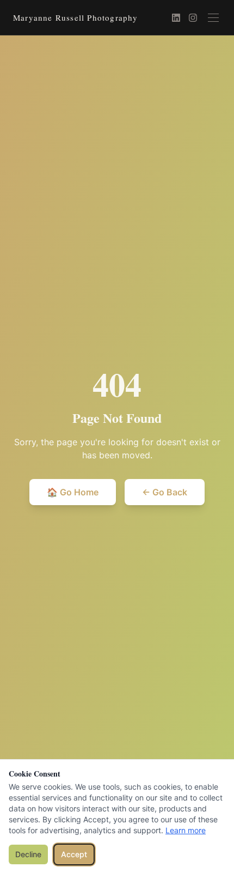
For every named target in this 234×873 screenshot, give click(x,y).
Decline (28, 854)
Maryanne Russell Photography (75, 17)
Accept (74, 854)
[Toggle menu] (213, 17)
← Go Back (164, 492)
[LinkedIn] (176, 18)
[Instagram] (193, 18)
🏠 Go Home (72, 492)
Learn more (185, 830)
